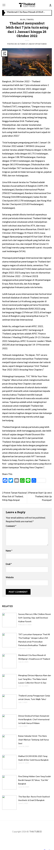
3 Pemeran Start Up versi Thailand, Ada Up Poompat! (39, 496)
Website (10, 577)
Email (9, 564)
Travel (30, 19)
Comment (11, 526)
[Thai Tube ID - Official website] (27, 5)
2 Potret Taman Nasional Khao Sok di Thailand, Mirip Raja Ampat (14, 496)
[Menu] (4, 4)
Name (9, 550)
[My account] (50, 5)
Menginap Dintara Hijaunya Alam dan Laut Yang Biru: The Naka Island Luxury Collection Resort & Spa (26, 13)
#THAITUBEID (41, 44)
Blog (22, 19)
